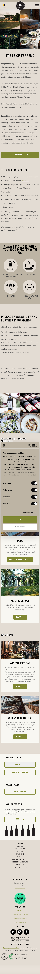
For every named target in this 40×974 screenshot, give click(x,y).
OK (20, 519)
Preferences (20, 527)
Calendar (20, 854)
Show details (28, 513)
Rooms (20, 846)
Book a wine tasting (20, 772)
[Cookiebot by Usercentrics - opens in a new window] (28, 445)
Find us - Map (20, 888)
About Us (20, 864)
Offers (20, 843)
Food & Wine (20, 849)
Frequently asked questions (20, 914)
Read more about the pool (20, 559)
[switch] (34, 490)
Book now (20, 819)
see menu (25, 180)
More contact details (20, 918)
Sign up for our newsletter (11, 948)
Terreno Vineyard (20, 862)
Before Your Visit (20, 867)
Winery (20, 851)
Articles (20, 857)
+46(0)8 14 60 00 (20, 922)
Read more (20, 617)
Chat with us (20, 910)
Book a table (20, 765)
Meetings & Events (20, 859)
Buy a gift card (20, 792)
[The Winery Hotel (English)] (20, 6)
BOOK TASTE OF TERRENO (20, 155)
